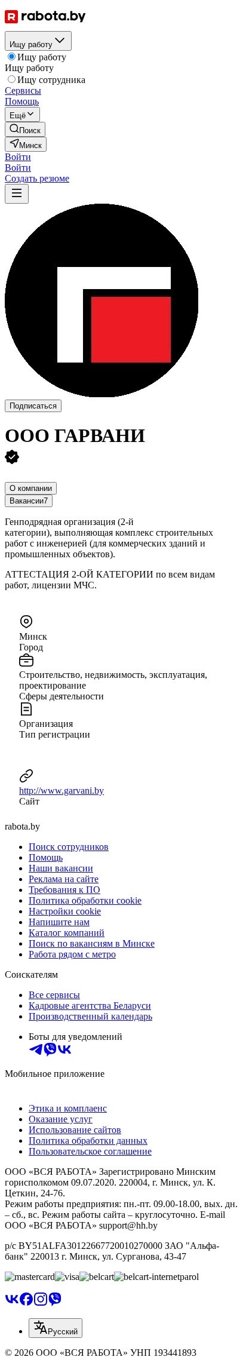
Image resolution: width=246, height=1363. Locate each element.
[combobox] (55, 1328)
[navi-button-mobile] (17, 194)
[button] (18, 157)
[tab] (31, 488)
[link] (25, 129)
